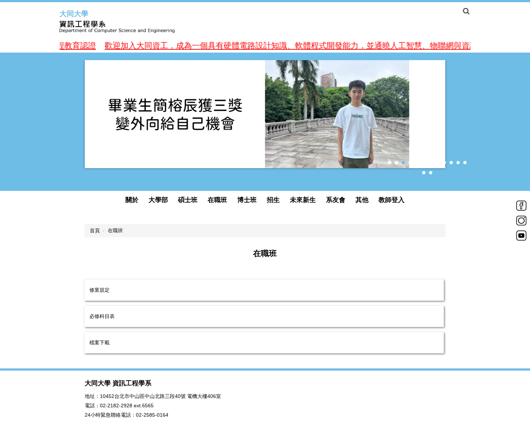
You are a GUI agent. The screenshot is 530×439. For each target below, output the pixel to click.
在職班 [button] (217, 199)
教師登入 (392, 199)
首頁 (95, 230)
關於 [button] (131, 199)
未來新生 (303, 199)
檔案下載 (99, 342)
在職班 (115, 230)
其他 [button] (361, 199)
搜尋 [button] (466, 11)
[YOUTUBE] (521, 235)
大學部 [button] (158, 199)
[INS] (521, 220)
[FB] (521, 205)
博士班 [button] (247, 199)
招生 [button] (273, 199)
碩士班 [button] (188, 199)
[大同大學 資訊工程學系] (135, 27)
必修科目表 (102, 316)
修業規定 (99, 290)
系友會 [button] (335, 199)
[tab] (389, 163)
